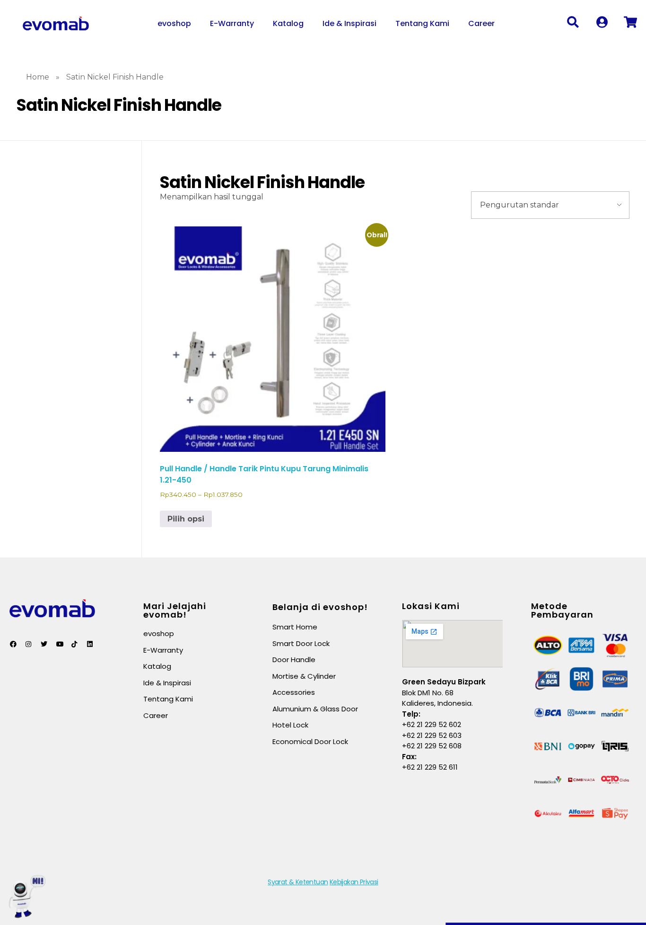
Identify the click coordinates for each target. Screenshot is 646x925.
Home (37, 76)
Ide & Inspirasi (349, 23)
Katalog (288, 23)
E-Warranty (232, 23)
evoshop (174, 23)
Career (481, 23)
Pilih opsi (185, 518)
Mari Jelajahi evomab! (174, 610)
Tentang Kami (422, 23)
